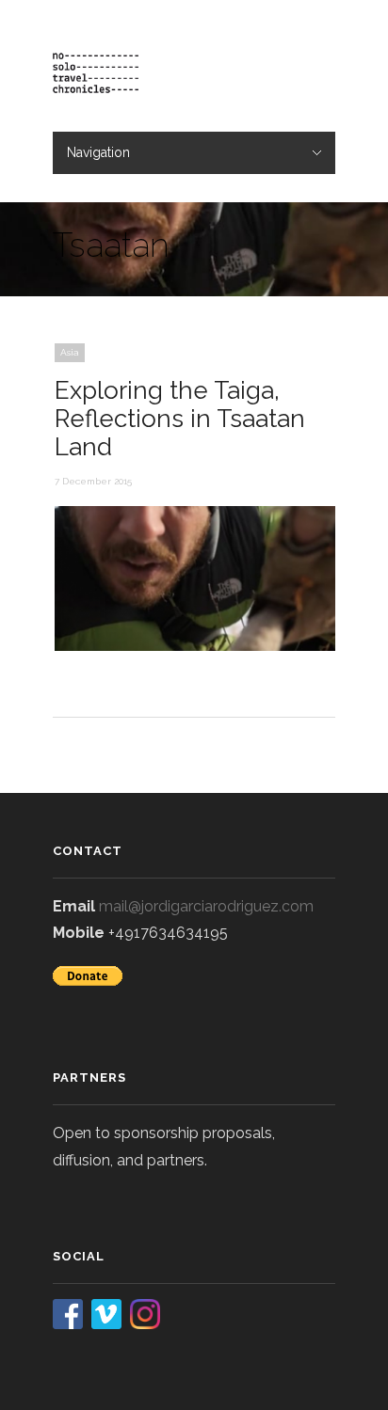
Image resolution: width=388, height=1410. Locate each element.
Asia (69, 352)
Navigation (98, 152)
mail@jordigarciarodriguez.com (206, 906)
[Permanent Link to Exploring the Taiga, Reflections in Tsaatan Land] (196, 646)
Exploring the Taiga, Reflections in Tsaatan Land (180, 418)
